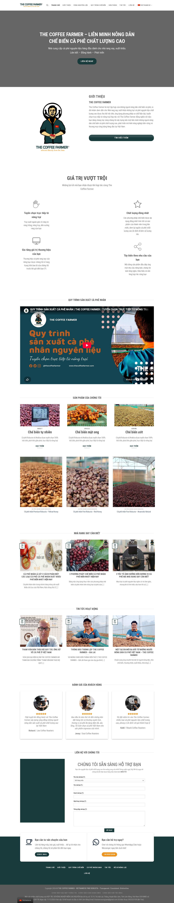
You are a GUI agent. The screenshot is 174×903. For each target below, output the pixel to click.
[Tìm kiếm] (47, 5)
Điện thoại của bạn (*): (80, 801)
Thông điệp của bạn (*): (80, 809)
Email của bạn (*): (79, 793)
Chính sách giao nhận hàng (89, 893)
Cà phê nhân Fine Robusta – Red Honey (87, 512)
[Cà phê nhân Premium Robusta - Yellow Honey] (41, 482)
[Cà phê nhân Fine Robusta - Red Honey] (87, 482)
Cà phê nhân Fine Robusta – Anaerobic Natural (134, 512)
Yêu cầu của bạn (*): (79, 777)
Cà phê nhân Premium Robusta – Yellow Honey (41, 512)
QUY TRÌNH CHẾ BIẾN (98, 5)
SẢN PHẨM (113, 5)
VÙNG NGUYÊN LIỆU (80, 5)
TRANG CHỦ (55, 5)
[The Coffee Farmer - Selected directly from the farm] (31, 5)
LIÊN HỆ (131, 5)
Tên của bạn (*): (78, 785)
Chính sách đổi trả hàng (112, 893)
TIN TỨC (122, 5)
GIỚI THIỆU (67, 5)
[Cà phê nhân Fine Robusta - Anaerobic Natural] (134, 482)
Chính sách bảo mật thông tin (64, 893)
